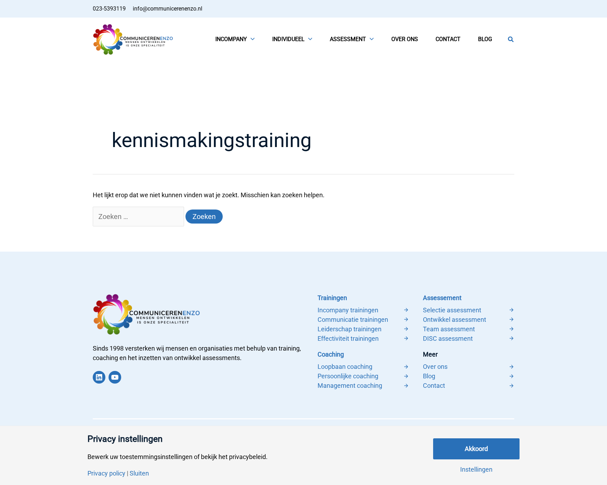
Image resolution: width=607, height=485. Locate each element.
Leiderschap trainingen (349, 329)
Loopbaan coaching (345, 366)
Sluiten (139, 473)
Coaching (331, 354)
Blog (429, 376)
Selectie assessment (452, 310)
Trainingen (332, 297)
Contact (434, 385)
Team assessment (449, 329)
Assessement (442, 297)
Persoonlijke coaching (348, 376)
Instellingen (476, 469)
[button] (251, 39)
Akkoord (476, 448)
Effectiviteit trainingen (348, 338)
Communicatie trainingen (353, 319)
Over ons (435, 366)
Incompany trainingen (348, 310)
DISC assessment (448, 338)
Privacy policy (106, 473)
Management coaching (350, 385)
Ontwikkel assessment (454, 319)
